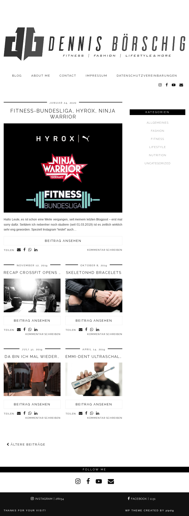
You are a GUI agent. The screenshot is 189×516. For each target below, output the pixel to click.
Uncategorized (157, 163)
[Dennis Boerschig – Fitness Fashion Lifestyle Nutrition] (94, 35)
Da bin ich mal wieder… (32, 356)
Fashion (157, 131)
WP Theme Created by (149, 510)
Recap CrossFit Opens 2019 (36, 272)
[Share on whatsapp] (30, 250)
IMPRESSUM (96, 75)
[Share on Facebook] (24, 250)
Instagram (49, 498)
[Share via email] (19, 250)
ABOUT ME (40, 75)
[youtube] (174, 85)
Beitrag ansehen (63, 241)
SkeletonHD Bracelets (94, 272)
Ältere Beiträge (27, 444)
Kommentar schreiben (104, 250)
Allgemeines (158, 122)
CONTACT (68, 75)
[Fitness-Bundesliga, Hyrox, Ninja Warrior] (63, 211)
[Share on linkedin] (36, 250)
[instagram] (160, 85)
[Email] (181, 85)
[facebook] (167, 85)
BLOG (17, 75)
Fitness (157, 139)
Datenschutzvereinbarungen (147, 75)
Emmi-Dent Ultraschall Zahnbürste (109, 356)
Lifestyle (157, 147)
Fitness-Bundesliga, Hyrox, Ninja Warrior (63, 114)
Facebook (143, 498)
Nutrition (157, 155)
